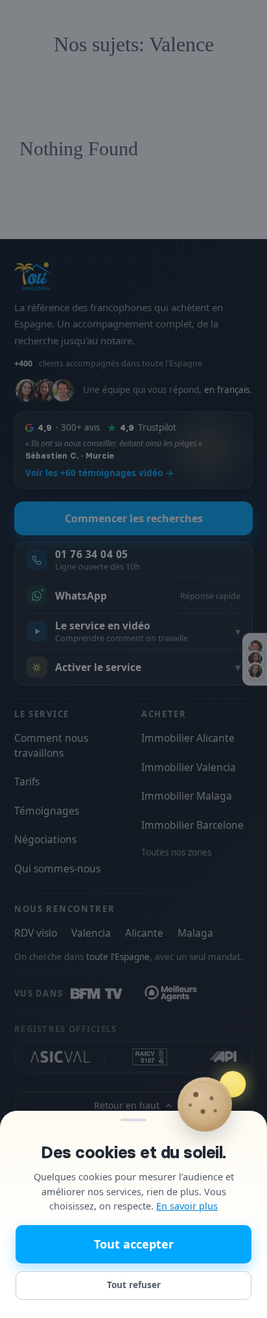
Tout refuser (134, 1285)
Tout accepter (134, 1244)
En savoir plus (187, 1205)
